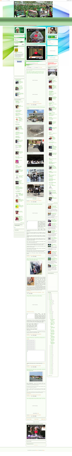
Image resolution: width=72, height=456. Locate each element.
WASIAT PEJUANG (18, 193)
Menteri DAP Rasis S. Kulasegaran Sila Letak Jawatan (21, 200)
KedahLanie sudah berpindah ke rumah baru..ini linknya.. (21, 206)
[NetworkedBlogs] (19, 60)
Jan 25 (51, 346)
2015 (49, 293)
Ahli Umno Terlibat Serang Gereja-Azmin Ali (34, 204)
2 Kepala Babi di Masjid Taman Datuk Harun (34, 295)
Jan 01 (51, 373)
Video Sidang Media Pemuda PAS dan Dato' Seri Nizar (36, 398)
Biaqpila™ (17, 159)
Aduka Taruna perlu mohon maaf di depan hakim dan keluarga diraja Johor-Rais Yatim (36, 259)
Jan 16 (51, 356)
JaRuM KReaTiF (18, 92)
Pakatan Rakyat (51, 184)
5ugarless (37, 450)
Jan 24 (51, 347)
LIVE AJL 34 (20, 160)
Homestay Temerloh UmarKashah (18, 80)
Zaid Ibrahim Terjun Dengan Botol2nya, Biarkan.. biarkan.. (54, 154)
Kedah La (50, 132)
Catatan (50, 42)
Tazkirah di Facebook (18, 111)
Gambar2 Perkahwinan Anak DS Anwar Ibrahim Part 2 (36, 337)
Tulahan (17, 165)
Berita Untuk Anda (51, 165)
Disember (51, 300)
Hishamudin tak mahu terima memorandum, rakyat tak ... (52, 339)
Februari (51, 311)
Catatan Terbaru (29, 419)
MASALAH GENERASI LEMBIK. (20, 147)
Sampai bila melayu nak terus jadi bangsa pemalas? (21, 176)
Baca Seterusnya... (29, 290)
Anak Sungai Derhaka (19, 126)
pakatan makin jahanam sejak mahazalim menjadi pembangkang (52, 176)
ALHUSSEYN (53, 185)
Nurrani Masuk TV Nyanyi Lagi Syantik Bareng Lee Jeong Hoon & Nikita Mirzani (21, 219)
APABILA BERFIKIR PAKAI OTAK (21, 106)
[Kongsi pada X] (34, 104)
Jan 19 (51, 353)
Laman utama (36, 419)
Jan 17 (51, 355)
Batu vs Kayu (17, 156)
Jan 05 (51, 369)
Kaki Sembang (51, 178)
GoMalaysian (17, 136)
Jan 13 (51, 360)
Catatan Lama (43, 419)
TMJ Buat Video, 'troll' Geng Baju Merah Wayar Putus (54, 193)
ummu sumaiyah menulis (52, 182)
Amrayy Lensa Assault (19, 180)
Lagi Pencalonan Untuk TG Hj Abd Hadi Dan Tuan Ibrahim (54, 265)
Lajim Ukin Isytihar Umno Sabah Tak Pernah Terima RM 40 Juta (54, 207)
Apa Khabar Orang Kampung (51, 103)
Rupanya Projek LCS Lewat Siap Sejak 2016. (21, 141)
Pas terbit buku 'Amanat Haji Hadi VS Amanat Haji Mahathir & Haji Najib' (54, 258)
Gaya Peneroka (51, 136)
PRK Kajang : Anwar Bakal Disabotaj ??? (54, 251)
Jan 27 (51, 318)
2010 (49, 299)
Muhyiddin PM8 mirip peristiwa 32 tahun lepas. (21, 152)
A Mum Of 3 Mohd (18, 117)
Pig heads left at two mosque (30, 311)
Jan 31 (51, 313)
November (51, 301)
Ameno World (17, 139)
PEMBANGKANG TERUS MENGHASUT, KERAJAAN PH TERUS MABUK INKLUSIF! (19, 188)
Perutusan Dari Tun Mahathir (19, 157)
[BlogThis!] (33, 104)
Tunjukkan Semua (22, 222)
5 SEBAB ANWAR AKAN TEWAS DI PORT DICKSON (21, 195)
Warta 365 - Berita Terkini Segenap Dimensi (19, 216)
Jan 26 (51, 345)
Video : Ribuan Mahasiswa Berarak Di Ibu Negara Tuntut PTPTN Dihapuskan (54, 220)
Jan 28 (51, 317)
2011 (49, 298)
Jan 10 (51, 363)
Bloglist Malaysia (18, 113)
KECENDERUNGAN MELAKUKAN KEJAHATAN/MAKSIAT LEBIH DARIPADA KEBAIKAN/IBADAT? (52, 93)
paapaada (17, 210)
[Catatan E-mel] (31, 104)
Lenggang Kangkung (19, 110)
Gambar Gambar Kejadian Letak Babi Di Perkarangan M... (52, 324)
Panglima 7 (50, 171)
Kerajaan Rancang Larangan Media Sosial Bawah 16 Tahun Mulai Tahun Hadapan (54, 87)
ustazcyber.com (51, 79)
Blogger (43, 450)
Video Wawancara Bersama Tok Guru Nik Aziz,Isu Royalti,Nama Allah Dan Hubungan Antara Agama (35, 72)
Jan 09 (51, 364)
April (50, 309)
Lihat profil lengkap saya (18, 57)
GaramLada (17, 186)
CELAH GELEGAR (51, 145)
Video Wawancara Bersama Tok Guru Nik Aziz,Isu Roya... (52, 320)
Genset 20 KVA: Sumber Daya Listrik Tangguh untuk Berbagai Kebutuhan (19, 133)
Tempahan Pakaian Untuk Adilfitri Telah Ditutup (21, 94)
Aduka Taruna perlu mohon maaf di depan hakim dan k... (52, 330)
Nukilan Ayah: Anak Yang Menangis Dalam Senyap (54, 98)
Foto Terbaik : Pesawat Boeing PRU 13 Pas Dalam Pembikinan (54, 231)
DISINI (38, 413)
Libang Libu (50, 152)
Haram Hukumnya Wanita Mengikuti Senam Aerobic (21, 171)
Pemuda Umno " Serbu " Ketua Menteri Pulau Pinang (54, 224)
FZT (49, 174)
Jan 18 (51, 354)
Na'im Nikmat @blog (18, 145)
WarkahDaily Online (51, 85)
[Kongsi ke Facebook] (35, 104)
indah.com (50, 117)
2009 (49, 375)
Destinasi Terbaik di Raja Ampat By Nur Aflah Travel (54, 128)
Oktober (51, 302)
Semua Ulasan (51, 43)
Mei (50, 308)
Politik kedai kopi (18, 169)
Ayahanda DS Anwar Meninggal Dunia (54, 213)
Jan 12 (51, 361)
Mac (50, 310)
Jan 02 (51, 372)
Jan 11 (51, 362)
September (51, 303)
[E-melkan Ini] (32, 104)
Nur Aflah (50, 126)
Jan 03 (51, 371)
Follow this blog (19, 61)
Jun (50, 307)
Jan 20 (51, 352)
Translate (41, 67)
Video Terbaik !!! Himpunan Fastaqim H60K (54, 245)
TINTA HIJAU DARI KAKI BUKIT (18, 52)
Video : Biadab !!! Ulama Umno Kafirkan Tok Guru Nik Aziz (54, 238)
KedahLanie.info (18, 204)
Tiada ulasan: (28, 104)
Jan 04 (51, 370)
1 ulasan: (43, 292)
